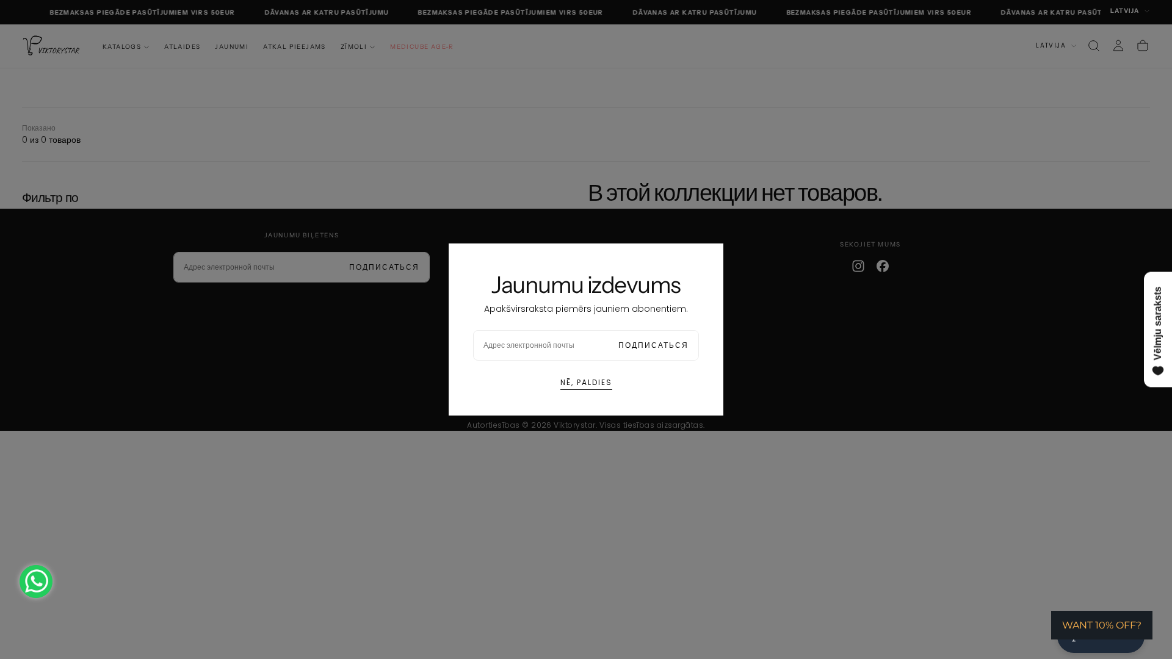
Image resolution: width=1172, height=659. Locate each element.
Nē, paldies (586, 382)
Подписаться (653, 345)
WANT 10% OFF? (1101, 625)
